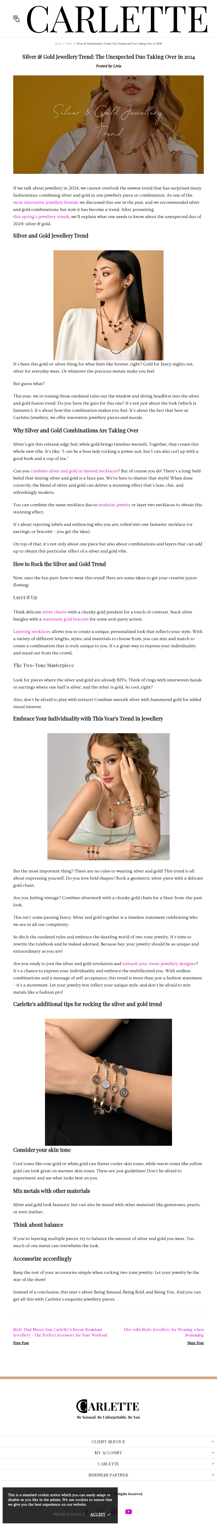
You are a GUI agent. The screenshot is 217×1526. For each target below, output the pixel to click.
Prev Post (21, 1343)
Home (58, 43)
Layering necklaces (32, 631)
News (69, 43)
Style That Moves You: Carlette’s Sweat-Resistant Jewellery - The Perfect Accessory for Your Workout (60, 1332)
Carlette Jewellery (117, 18)
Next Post (195, 1343)
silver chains (54, 611)
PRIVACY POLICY (69, 1514)
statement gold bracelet (66, 619)
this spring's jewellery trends (41, 216)
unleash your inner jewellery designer (159, 963)
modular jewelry (114, 504)
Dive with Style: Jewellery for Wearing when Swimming (164, 1332)
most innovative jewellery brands (45, 202)
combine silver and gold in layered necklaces (74, 470)
